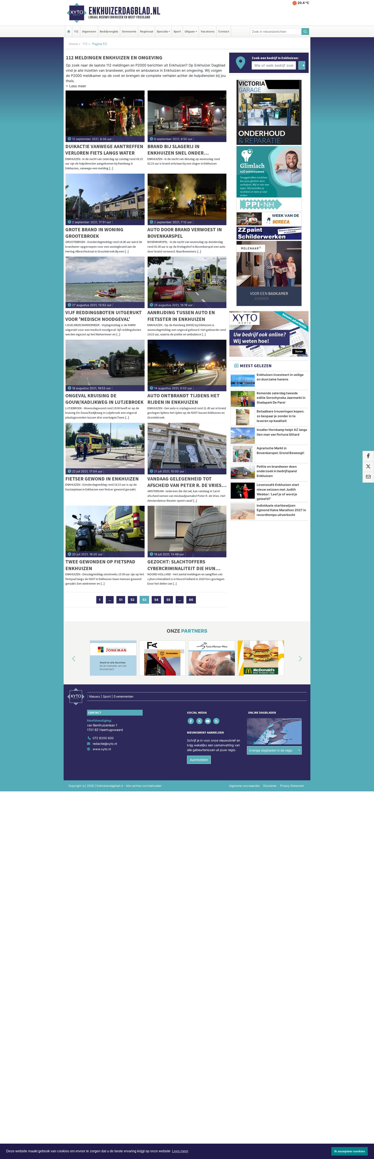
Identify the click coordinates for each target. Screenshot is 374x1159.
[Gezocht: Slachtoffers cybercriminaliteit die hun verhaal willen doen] (187, 531)
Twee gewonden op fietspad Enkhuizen (100, 564)
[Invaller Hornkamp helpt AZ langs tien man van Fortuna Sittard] (243, 435)
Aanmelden (199, 760)
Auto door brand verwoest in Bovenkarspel (184, 232)
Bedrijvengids (109, 31)
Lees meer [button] (180, 1151)
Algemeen (89, 31)
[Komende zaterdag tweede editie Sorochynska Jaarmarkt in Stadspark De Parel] (243, 399)
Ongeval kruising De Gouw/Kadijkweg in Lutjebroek (104, 398)
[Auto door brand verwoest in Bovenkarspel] (187, 199)
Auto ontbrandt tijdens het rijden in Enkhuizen (183, 398)
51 (121, 599)
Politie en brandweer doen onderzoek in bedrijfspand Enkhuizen (277, 471)
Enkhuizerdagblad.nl (124, 11)
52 (132, 599)
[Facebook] (191, 721)
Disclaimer (270, 785)
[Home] (68, 31)
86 (191, 599)
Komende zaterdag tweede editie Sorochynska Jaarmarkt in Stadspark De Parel (281, 397)
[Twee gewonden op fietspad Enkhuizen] (105, 531)
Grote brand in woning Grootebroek (94, 232)
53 (145, 599)
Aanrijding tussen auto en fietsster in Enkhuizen (181, 315)
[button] (76, 87)
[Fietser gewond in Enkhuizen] (105, 448)
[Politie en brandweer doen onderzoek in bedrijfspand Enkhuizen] (243, 472)
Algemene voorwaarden (244, 785)
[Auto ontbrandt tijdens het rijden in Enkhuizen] (187, 365)
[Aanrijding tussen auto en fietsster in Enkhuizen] (187, 282)
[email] (368, 477)
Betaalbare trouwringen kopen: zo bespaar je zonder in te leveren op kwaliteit (280, 415)
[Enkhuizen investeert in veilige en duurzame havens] (243, 380)
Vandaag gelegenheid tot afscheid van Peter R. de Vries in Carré (184, 482)
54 (156, 599)
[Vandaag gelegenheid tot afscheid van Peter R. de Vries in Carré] (187, 448)
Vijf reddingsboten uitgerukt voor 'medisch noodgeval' (103, 315)
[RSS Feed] (217, 721)
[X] (199, 721)
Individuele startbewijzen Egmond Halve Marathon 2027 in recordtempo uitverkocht (281, 510)
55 (168, 599)
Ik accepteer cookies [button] (349, 1151)
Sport (177, 31)
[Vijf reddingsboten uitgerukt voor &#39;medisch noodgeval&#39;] (105, 282)
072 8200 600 (103, 738)
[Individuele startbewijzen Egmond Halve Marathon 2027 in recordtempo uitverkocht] (243, 511)
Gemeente (129, 31)
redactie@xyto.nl (105, 743)
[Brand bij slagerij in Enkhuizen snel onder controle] (187, 116)
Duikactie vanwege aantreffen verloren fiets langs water (104, 149)
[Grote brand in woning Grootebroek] (105, 199)
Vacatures (207, 31)
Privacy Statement (292, 785)
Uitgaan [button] (190, 31)
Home (73, 44)
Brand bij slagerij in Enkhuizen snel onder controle (175, 149)
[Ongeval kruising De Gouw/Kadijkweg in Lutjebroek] (105, 365)
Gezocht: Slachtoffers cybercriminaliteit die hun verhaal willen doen (181, 565)
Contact (223, 31)
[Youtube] (208, 721)
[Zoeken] (305, 31)
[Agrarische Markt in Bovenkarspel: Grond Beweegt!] (243, 454)
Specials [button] (162, 31)
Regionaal (146, 31)
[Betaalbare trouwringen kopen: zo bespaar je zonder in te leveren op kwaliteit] (243, 417)
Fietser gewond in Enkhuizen (102, 478)
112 (76, 31)
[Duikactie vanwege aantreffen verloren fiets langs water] (105, 116)
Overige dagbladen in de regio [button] (270, 750)
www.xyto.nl (102, 749)
